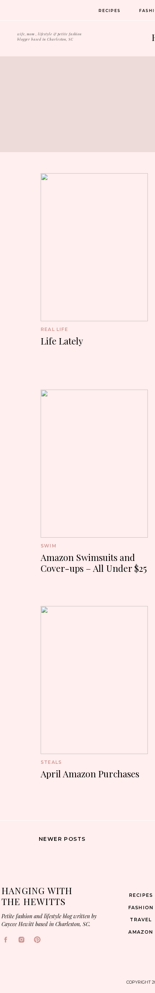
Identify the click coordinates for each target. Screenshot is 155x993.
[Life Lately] (94, 247)
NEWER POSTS (62, 839)
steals (51, 762)
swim (48, 546)
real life (54, 329)
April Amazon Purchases (90, 774)
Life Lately (62, 341)
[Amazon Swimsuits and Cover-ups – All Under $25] (94, 464)
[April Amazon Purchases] (94, 680)
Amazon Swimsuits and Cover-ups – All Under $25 (94, 562)
